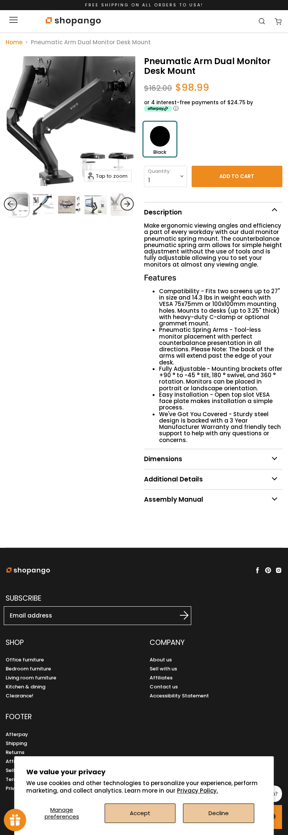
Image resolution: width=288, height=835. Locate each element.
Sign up (176, 615)
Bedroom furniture (28, 668)
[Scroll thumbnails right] (113, 204)
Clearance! (19, 695)
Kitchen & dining (25, 686)
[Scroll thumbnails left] (25, 204)
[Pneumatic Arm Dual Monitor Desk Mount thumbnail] (69, 205)
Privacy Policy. (197, 791)
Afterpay (17, 734)
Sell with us (163, 668)
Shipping (16, 743)
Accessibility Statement (179, 695)
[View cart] (278, 21)
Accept (140, 813)
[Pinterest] (268, 570)
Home (14, 42)
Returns (15, 752)
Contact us (164, 686)
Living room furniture (31, 677)
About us (161, 659)
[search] (262, 21)
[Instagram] (278, 570)
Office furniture (25, 659)
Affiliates (161, 677)
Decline (218, 813)
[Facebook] (257, 570)
